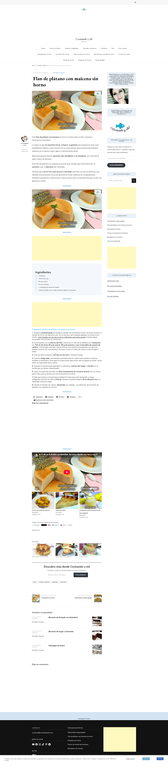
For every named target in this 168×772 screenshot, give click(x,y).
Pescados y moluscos (90, 48)
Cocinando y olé (84, 39)
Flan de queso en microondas (40, 557)
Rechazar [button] (160, 759)
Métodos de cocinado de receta (104, 54)
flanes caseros (44, 582)
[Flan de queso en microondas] (43, 549)
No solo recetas (112, 296)
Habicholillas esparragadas (116, 221)
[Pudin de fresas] (90, 549)
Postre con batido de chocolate (117, 233)
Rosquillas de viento (113, 229)
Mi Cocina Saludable (114, 286)
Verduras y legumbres (72, 48)
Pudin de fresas (83, 557)
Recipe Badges (100, 60)
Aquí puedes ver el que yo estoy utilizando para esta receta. (62, 337)
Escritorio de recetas (62, 54)
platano (63, 582)
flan (34, 582)
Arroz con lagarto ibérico (41, 510)
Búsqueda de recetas (44, 54)
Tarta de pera (60, 510)
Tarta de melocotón (113, 241)
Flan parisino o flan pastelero (64, 557)
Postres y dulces (55, 48)
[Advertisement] (84, 24)
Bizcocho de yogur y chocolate (61, 631)
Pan (113, 48)
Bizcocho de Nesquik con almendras (63, 617)
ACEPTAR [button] (146, 759)
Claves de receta (68, 60)
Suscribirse (81, 575)
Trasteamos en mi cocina (116, 291)
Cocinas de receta (124, 54)
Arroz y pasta (122, 48)
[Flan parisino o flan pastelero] (66, 549)
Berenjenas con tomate (114, 237)
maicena (55, 582)
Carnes (43, 48)
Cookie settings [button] (130, 759)
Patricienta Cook (113, 281)
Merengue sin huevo (57, 645)
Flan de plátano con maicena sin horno (119, 225)
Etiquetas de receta (84, 60)
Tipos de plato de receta (82, 54)
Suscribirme (116, 165)
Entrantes (104, 48)
